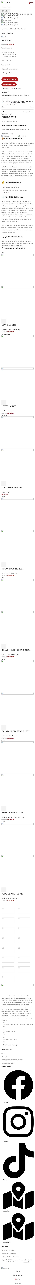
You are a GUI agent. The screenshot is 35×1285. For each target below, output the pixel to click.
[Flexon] (8, 969)
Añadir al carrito (9, 79)
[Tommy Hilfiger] (24, 910)
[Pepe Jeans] (24, 920)
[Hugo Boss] (24, 950)
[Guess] (8, 959)
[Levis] (24, 940)
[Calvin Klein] (8, 979)
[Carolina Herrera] (24, 969)
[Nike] (8, 930)
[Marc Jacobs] (24, 930)
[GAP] (24, 959)
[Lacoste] (8, 950)
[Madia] (8, 940)
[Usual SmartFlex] (8, 910)
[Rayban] (8, 920)
